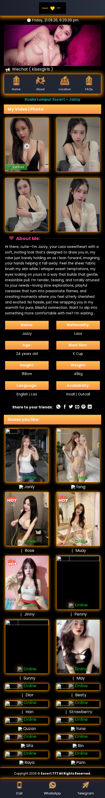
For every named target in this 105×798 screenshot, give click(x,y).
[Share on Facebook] (65, 407)
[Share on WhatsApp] (58, 407)
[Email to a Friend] (77, 407)
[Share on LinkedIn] (90, 407)
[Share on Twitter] (71, 407)
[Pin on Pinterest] (83, 407)
